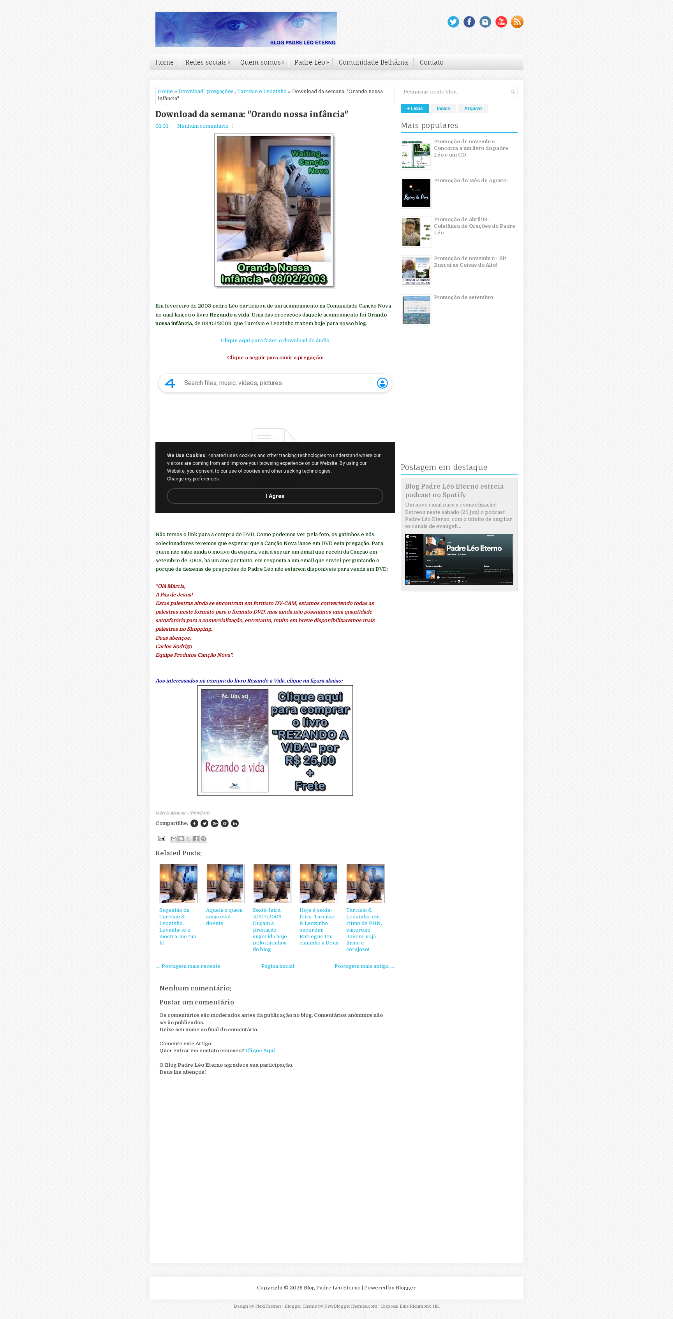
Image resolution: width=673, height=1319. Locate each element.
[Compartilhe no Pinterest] (225, 823)
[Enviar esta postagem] (160, 838)
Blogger (406, 1288)
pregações (220, 91)
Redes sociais (208, 62)
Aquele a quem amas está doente (224, 916)
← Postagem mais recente (187, 966)
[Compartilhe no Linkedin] (235, 823)
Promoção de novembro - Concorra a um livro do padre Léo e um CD (471, 148)
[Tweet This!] (204, 823)
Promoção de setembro (463, 297)
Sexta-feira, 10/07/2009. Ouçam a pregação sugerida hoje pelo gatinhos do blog (270, 929)
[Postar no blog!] (181, 838)
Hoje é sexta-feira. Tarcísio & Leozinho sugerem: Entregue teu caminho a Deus (319, 926)
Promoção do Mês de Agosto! (471, 180)
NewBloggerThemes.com (350, 1306)
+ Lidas (415, 108)
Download (190, 91)
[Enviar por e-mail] (174, 838)
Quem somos (262, 62)
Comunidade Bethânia (373, 62)
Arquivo (473, 108)
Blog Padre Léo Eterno (332, 1288)
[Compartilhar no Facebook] (196, 838)
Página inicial (277, 966)
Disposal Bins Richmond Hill (410, 1306)
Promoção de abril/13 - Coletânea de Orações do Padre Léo (474, 226)
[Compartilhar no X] (188, 838)
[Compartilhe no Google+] (214, 823)
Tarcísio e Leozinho (262, 91)
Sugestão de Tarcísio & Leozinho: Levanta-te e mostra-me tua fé (177, 926)
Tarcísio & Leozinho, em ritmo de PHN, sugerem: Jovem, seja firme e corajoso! (364, 929)
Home (164, 62)
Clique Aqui (260, 1050)
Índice (443, 108)
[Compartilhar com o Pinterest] (203, 838)
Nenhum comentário (203, 126)
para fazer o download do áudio (275, 340)
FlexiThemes (268, 1306)
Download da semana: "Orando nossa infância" (252, 114)
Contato (432, 62)
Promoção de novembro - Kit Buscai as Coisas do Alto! (470, 261)
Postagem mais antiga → (365, 966)
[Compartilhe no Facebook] (194, 823)
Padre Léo (311, 62)
